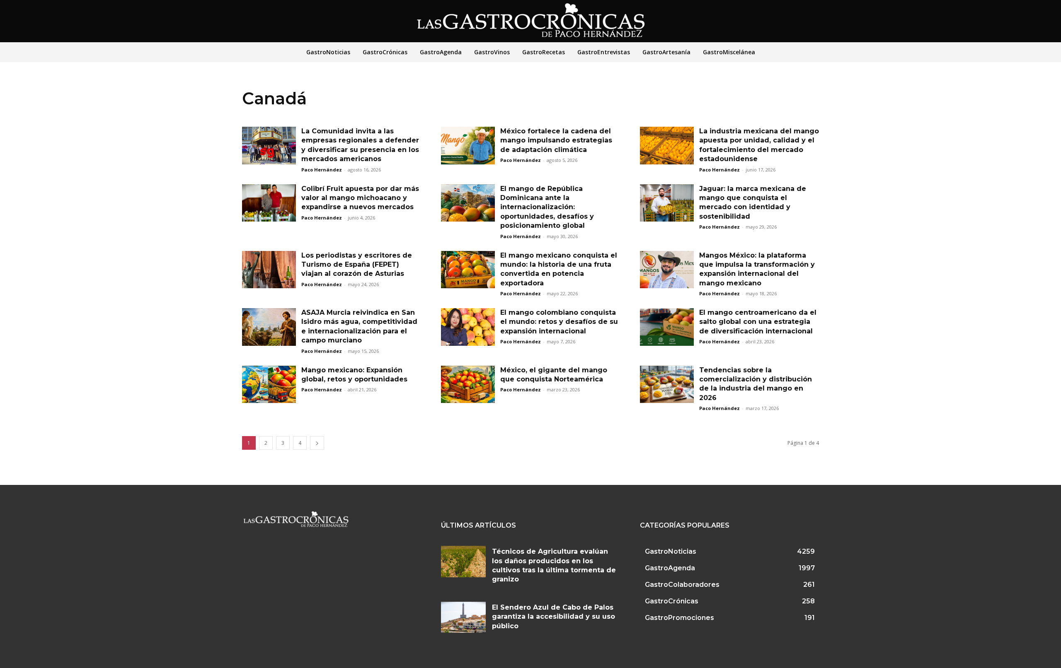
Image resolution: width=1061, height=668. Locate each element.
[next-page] (317, 443)
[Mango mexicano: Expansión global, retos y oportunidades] (269, 384)
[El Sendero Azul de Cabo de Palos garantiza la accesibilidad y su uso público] (463, 617)
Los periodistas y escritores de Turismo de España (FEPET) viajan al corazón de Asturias (356, 264)
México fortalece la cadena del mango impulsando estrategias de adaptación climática (556, 140)
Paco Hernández (321, 169)
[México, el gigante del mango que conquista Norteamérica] (468, 384)
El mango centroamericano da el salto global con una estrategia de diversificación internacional (757, 322)
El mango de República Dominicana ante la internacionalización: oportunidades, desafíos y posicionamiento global (547, 207)
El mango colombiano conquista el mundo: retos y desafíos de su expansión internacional (559, 322)
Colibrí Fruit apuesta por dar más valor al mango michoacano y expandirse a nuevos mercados (360, 198)
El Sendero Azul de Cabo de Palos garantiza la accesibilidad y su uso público (553, 616)
